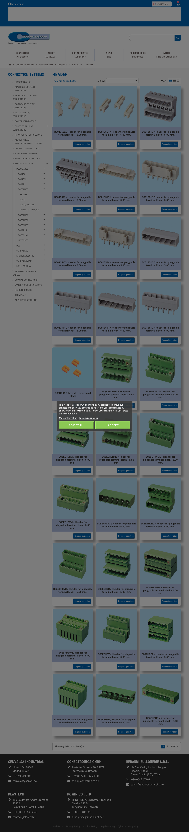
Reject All (76, 425)
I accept (112, 425)
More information (68, 417)
